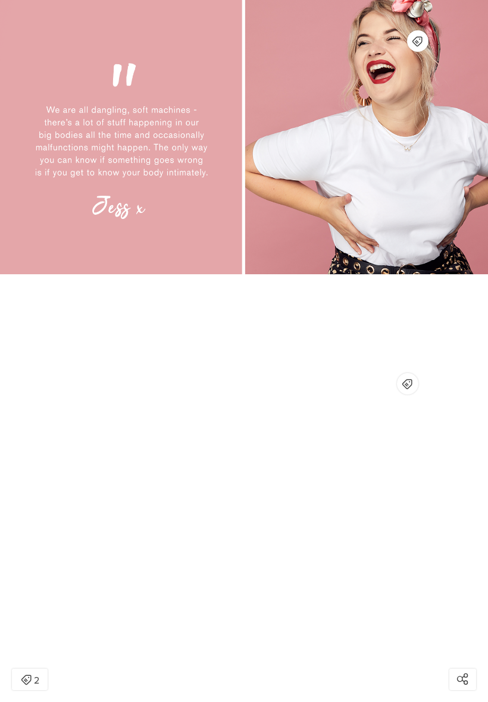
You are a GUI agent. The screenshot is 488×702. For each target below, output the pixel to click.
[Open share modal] (462, 679)
